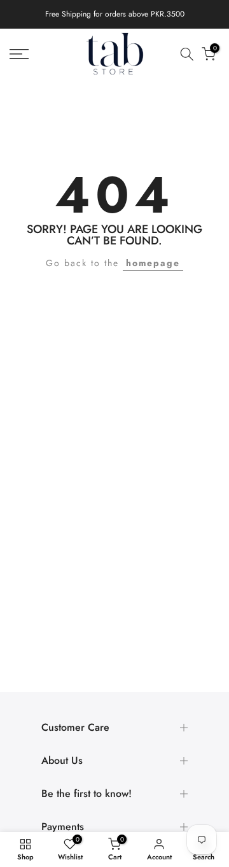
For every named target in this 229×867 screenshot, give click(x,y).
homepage (153, 263)
